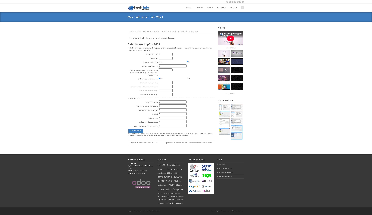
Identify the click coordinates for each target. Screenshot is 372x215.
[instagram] (232, 2)
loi (182, 189)
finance (166, 185)
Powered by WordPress (218, 211)
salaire (163, 199)
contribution (175, 31)
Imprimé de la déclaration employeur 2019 (144, 143)
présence (167, 196)
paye (168, 193)
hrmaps (164, 189)
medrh (160, 193)
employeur (172, 180)
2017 (159, 165)
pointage (178, 193)
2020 (165, 31)
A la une (146, 31)
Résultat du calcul (133, 98)
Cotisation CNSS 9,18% (150, 62)
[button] (232, 48)
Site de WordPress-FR (225, 176)
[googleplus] (235, 2)
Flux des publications (225, 168)
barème (171, 169)
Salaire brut (154, 58)
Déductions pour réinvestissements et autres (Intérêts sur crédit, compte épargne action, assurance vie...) (143, 72)
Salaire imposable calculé (150, 66)
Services (210, 8)
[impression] (236, 135)
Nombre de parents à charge (149, 95)
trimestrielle (161, 203)
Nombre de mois (152, 54)
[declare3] (224, 122)
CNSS (167, 173)
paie (165, 193)
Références (221, 8)
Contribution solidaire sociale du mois (146, 126)
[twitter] (230, 2)
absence (164, 169)
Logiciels (199, 8)
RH (177, 196)
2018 (165, 165)
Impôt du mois (153, 118)
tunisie (172, 203)
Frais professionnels (151, 102)
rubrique (180, 196)
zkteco (180, 203)
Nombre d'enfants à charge (149, 83)
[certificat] (224, 107)
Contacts (233, 8)
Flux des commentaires (226, 172)
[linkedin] (243, 2)
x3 (177, 203)
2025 (160, 169)
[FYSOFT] (137, 7)
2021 (179, 165)
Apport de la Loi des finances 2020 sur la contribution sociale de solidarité (189, 143)
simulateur (194, 31)
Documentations (155, 31)
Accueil (189, 8)
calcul (169, 31)
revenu (173, 196)
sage (159, 199)
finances (173, 184)
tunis (166, 203)
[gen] (224, 114)
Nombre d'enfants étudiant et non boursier (144, 87)
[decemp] (236, 107)
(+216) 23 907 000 (141, 171)
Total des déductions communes (147, 106)
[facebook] (227, 2)
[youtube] (238, 2)
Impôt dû (155, 114)
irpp (189, 31)
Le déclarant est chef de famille (148, 79)
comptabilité (174, 173)
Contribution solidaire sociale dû (148, 122)
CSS (181, 31)
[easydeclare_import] (236, 128)
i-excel (231, 211)
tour (181, 199)
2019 (171, 165)
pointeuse (161, 196)
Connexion (222, 164)
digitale (176, 177)
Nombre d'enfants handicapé (148, 91)
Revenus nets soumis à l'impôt (148, 110)
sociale (177, 199)
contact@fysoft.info (138, 173)
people (173, 193)
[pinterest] (240, 2)
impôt (185, 31)
